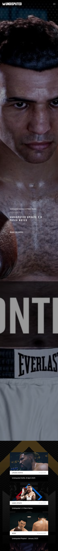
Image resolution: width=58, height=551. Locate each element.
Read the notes (16, 232)
